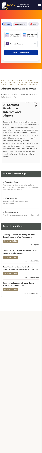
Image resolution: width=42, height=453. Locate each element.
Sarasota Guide (10, 241)
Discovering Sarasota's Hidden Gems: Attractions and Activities (18, 284)
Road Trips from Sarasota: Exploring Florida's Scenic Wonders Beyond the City (20, 268)
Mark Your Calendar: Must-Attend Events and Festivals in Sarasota (20, 252)
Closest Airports (11, 212)
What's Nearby (10, 198)
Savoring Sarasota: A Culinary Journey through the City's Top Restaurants (19, 236)
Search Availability (21, 52)
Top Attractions (11, 182)
